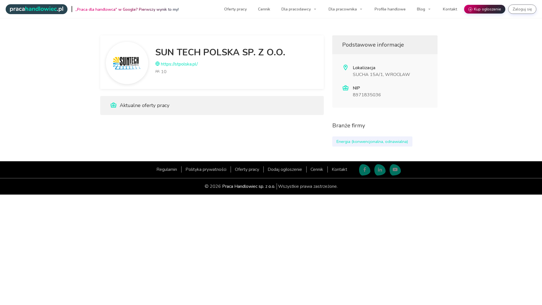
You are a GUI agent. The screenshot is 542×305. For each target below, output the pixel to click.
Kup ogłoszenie (485, 9)
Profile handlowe (390, 9)
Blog (421, 9)
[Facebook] (364, 170)
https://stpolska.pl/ (179, 64)
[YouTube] (395, 170)
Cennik (264, 9)
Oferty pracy (235, 9)
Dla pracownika (343, 9)
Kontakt (450, 9)
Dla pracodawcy (296, 9)
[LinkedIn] (380, 170)
